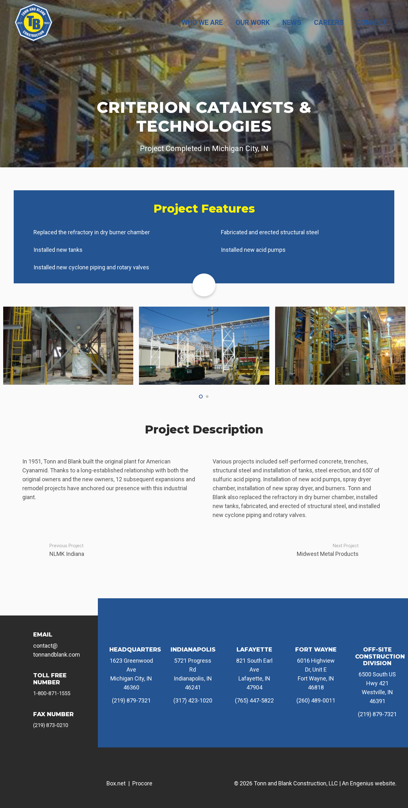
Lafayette (254, 649)
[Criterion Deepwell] (68, 346)
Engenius (362, 783)
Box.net (116, 783)
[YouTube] (57, 749)
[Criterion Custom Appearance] (204, 346)
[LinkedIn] (78, 749)
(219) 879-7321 (131, 700)
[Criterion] (340, 346)
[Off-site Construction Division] (377, 635)
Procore (142, 783)
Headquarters (135, 649)
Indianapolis (193, 649)
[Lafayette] (254, 635)
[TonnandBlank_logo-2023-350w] (33, 22)
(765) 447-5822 (254, 700)
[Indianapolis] (192, 635)
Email (42, 634)
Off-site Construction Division (380, 656)
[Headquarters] (131, 635)
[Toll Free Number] (25, 680)
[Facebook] (14, 749)
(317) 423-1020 (192, 700)
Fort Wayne (316, 649)
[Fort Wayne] (315, 635)
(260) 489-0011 (315, 700)
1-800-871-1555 (51, 693)
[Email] (25, 639)
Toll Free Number (50, 679)
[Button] (204, 284)
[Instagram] (35, 749)
